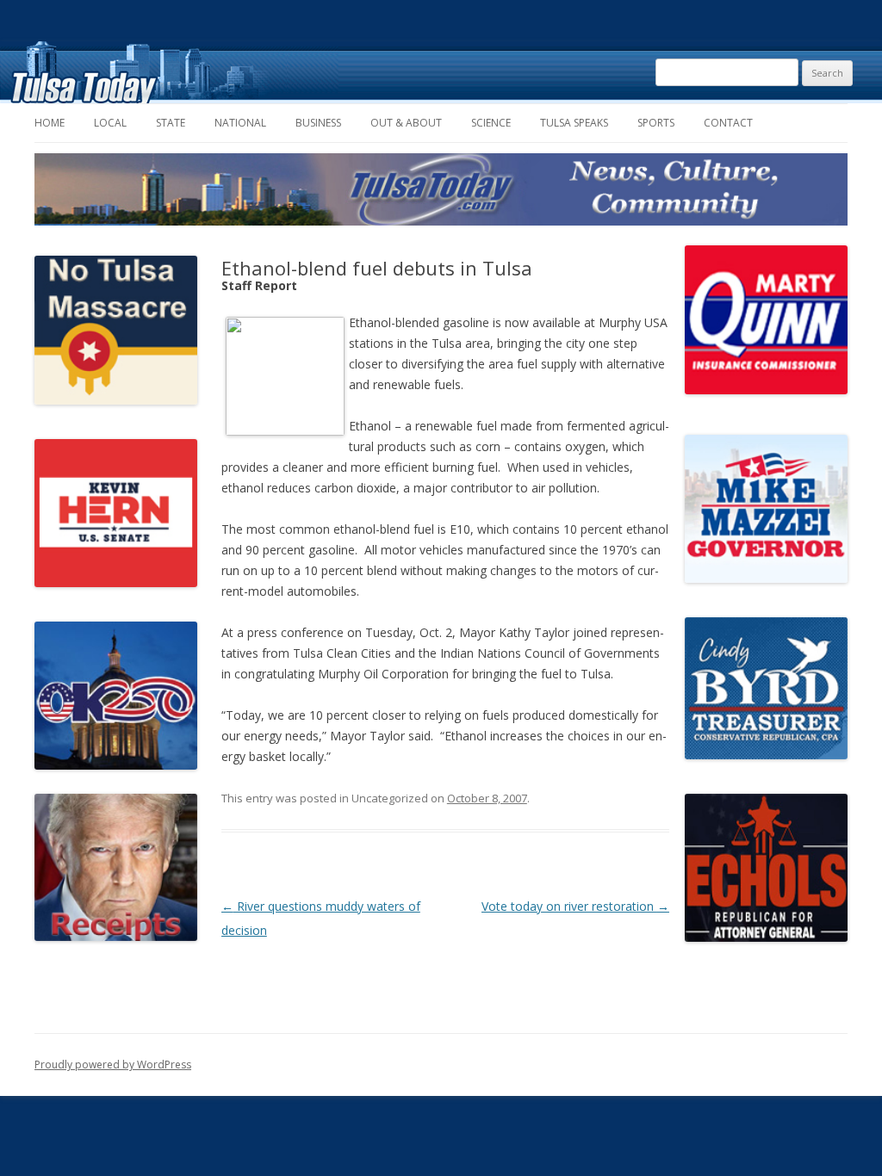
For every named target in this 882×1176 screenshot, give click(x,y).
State (170, 122)
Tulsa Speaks (574, 122)
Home (49, 122)
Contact (728, 122)
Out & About (406, 122)
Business (318, 122)
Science (491, 122)
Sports (655, 122)
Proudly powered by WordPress (112, 1064)
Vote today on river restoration (575, 906)
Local (110, 122)
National (240, 122)
